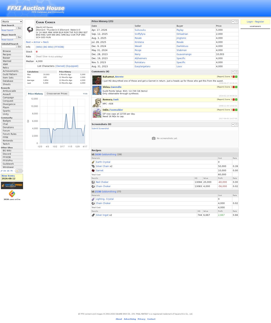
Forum (6, 130)
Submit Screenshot (100, 128)
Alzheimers (141, 58)
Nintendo (8, 140)
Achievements (10, 71)
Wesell (138, 46)
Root (28, 42)
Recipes (7, 54)
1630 (98, 154)
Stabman (182, 50)
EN (5, 171)
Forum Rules (9, 134)
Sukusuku (140, 30)
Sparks (6, 111)
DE (8, 171)
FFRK (5, 137)
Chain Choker (103, 186)
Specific (181, 58)
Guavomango (184, 54)
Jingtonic (181, 38)
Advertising (130, 319)
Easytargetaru (142, 66)
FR (12, 171)
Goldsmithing (109, 154)
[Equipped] (72, 66)
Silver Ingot (102, 215)
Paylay (180, 30)
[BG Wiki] (48, 47)
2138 (98, 191)
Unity (6, 114)
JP (1, 171)
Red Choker (102, 182)
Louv (179, 66)
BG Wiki (7, 150)
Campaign (8, 97)
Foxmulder (116, 110)
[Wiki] (39, 47)
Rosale (138, 38)
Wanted (7, 61)
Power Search (7, 30)
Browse (7, 51)
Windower (8, 167)
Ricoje (138, 50)
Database (8, 81)
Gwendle (116, 87)
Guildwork (8, 164)
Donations (8, 127)
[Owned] (60, 66)
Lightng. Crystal (105, 199)
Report (221, 77)
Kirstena (139, 42)
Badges (7, 121)
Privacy (141, 319)
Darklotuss (182, 46)
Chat (5, 124)
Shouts (7, 84)
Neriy (137, 54)
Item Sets (8, 77)
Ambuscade (9, 91)
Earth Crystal (103, 162)
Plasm (6, 107)
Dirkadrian (182, 34)
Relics (6, 67)
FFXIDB (7, 157)
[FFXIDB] (59, 47)
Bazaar (6, 58)
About (119, 319)
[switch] (19, 171)
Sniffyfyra (140, 34)
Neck (46, 42)
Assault (7, 94)
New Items (8, 176)
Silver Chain (102, 166)
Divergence (9, 104)
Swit (116, 99)
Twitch (6, 144)
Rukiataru (140, 62)
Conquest (8, 101)
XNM (5, 64)
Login (250, 21)
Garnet (99, 170)
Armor (37, 42)
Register (259, 21)
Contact (151, 319)
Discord (7, 154)
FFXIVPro (8, 160)
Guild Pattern (10, 74)
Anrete (119, 77)
